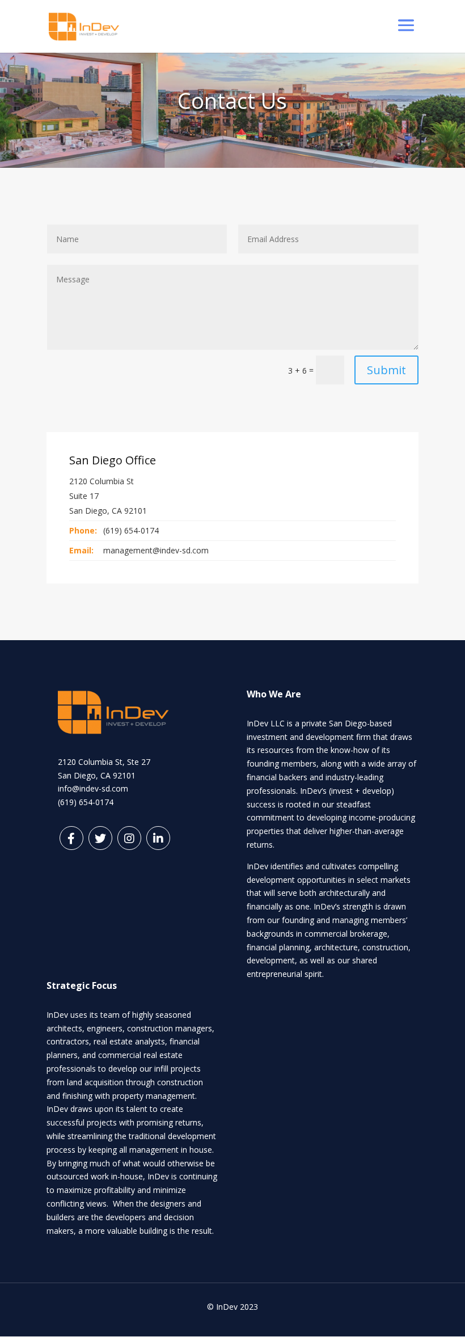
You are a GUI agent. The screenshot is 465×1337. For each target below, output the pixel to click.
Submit (386, 370)
